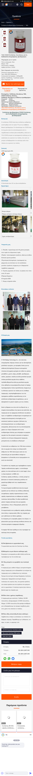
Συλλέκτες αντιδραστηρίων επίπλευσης (12, 25)
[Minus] (30, 735)
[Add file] (2, 773)
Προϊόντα (8, 22)
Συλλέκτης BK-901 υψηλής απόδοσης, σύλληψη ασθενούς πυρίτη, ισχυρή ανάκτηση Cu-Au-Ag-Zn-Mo (8, 727)
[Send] (30, 773)
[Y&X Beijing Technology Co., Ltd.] (8, 4)
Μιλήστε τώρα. (16, 664)
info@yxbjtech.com (8, 1)
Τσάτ (28, 4)
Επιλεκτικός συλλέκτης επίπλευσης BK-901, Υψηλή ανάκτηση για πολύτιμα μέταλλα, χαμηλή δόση (24, 727)
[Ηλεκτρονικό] (13, 658)
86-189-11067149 (26, 1)
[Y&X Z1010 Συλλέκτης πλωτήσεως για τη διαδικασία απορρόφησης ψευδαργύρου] (20, 41)
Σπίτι (2, 22)
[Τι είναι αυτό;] (9, 658)
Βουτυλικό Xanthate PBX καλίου (11, 633)
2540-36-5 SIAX (7, 636)
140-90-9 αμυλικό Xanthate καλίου (12, 629)
